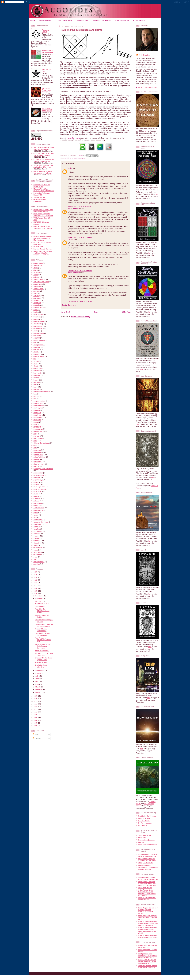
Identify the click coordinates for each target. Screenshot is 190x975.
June (37, 679)
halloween (37, 370)
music (35, 422)
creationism (37, 328)
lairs (35, 394)
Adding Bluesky (39, 197)
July (37, 676)
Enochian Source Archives (101, 20)
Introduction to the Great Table (47, 51)
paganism (37, 450)
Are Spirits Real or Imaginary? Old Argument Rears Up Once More (147, 955)
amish (35, 275)
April (37, 684)
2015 (36, 701)
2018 (36, 594)
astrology (36, 296)
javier (70, 168)
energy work (38, 345)
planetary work (38, 464)
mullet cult (37, 420)
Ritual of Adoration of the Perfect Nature (147, 898)
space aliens (38, 510)
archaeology (38, 289)
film (34, 359)
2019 (36, 591)
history (36, 377)
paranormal (37, 452)
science (36, 501)
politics (36, 466)
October (38, 601)
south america (38, 508)
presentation (38, 473)
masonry (36, 410)
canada (36, 319)
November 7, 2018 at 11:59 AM (80, 237)
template (36, 529)
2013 (36, 707)
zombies (36, 564)
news (35, 440)
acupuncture (38, 263)
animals (36, 277)
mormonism (37, 417)
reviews (36, 484)
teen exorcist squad (40, 522)
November (39, 598)
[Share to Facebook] (94, 155)
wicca (35, 550)
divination (37, 335)
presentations (38, 475)
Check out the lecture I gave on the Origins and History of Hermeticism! (147, 883)
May (37, 681)
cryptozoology (38, 333)
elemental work (39, 340)
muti (35, 424)
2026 (36, 572)
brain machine (38, 314)
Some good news (144, 835)
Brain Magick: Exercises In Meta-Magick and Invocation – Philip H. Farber (148, 910)
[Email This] (87, 155)
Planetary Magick (45, 31)
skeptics (36, 505)
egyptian (36, 338)
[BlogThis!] (90, 155)
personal (36, 459)
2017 (36, 696)
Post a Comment (68, 305)
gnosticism (37, 368)
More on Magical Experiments (41, 630)
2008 (36, 720)
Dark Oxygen (38, 246)
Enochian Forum (81, 20)
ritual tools (37, 491)
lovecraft (36, 396)
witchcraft (37, 554)
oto (34, 445)
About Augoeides (45, 20)
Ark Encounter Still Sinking (42, 616)
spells (35, 512)
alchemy (36, 272)
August (38, 673)
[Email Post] (84, 155)
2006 (36, 726)
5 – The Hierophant (145, 823)
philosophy (37, 461)
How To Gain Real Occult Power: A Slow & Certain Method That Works (147, 961)
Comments (38, 738)
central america (39, 321)
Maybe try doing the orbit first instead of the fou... (42, 172)
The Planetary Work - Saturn (47, 109)
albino (35, 270)
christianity (37, 324)
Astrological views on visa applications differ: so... (43, 166)
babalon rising (38, 307)
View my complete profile (147, 87)
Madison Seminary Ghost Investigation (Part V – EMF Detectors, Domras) (148, 923)
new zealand (38, 438)
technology (37, 519)
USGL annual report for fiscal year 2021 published (43, 214)
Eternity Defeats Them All (42, 249)
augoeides (37, 303)
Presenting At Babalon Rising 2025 (41, 194)
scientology (37, 503)
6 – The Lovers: (144, 820)
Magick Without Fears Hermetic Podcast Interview (43, 190)
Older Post (126, 312)
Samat (70, 239)
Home (32, 20)
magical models (39, 401)
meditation (37, 413)
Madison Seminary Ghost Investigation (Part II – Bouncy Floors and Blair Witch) (147, 930)
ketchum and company (41, 391)
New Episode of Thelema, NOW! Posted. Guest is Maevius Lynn (42, 238)
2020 (36, 588)
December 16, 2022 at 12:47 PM (80, 301)
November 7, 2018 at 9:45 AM (79, 207)
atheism (36, 300)
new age (36, 436)
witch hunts (37, 552)
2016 (36, 698)
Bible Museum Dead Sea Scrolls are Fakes (44, 625)
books (35, 312)
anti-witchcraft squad (41, 282)
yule (35, 559)
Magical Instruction (122, 20)
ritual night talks (39, 487)
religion (36, 482)
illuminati (36, 382)
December (39, 596)
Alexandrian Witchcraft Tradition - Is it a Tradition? (147, 859)
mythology (37, 426)
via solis (36, 543)
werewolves (37, 547)
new (34, 433)
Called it (141, 842)
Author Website (139, 20)
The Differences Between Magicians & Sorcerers (147, 966)
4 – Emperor (142, 825)
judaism (36, 389)
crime (35, 331)
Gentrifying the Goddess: (147, 816)
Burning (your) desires (146, 840)
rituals (35, 494)
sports (35, 515)
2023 (36, 580)
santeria (36, 496)
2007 (36, 723)
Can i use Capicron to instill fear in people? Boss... (43, 154)
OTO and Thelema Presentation (40, 200)
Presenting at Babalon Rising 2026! (41, 185)
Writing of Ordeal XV (145, 863)
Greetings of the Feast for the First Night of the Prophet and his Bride (42, 253)
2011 (36, 712)
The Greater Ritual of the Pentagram (46, 90)
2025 (36, 574)
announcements (39, 279)
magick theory (38, 405)
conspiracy (37, 326)
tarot (35, 517)
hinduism (36, 375)
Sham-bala (142, 837)
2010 (36, 715)
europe (36, 349)
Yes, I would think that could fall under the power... (43, 148)
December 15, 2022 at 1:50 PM (80, 271)
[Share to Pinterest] (97, 155)
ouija (35, 447)
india (35, 384)
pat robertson (38, 454)
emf (34, 342)
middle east (37, 415)
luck (35, 398)
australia (36, 305)
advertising (37, 265)
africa (35, 268)
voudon (36, 545)
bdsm (35, 310)
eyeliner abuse (38, 356)
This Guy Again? (41, 662)
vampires (36, 540)
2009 (36, 717)
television (37, 524)
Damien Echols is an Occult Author (42, 634)
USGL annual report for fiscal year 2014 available (42, 227)
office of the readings (41, 443)
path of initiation (39, 457)
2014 (36, 704)
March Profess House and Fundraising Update (43, 210)
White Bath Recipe (145, 888)
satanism (36, 498)
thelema (36, 536)
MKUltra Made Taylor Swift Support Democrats (42, 646)
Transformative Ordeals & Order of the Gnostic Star (147, 855)
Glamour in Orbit (144, 818)
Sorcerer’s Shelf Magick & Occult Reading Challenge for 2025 (147, 917)
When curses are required (147, 844)
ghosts (36, 366)
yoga (35, 557)
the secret (37, 533)
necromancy (38, 429)
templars (36, 526)
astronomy (37, 298)
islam (35, 387)
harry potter (37, 373)
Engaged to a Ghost (42, 603)
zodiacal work (38, 562)
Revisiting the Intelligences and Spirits (42, 610)
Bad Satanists (40, 606)
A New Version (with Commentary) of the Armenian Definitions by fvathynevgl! (147, 892)
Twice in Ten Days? (42, 650)
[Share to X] (92, 155)
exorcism (36, 354)
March (37, 687)
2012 (36, 709)
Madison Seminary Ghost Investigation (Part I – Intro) (148, 936)
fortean (36, 361)
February (39, 689)
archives (36, 291)
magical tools (38, 403)
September (39, 670)
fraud (35, 363)
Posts (36, 734)
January (38, 692)
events (36, 352)
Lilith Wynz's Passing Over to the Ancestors (148, 946)
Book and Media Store (63, 20)
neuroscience (38, 431)
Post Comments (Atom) (80, 317)
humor (35, 380)
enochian (36, 347)
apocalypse (37, 284)
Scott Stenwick (74, 208)
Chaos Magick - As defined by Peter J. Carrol (148, 868)
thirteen (36, 538)
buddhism (37, 317)
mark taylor (37, 408)
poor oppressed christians (43, 469)
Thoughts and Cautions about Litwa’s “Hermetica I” (148, 878)
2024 (36, 577)
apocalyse (37, 286)
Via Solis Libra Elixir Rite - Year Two (44, 654)
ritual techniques (39, 489)
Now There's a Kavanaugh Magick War (43, 639)
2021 (36, 585)
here (145, 131)
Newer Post (65, 312)
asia (35, 293)
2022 (36, 583)
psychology (37, 480)
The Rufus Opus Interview (41, 666)
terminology (37, 531)
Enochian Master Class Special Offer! (43, 659)
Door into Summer (145, 865)
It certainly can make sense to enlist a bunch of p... (43, 160)
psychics (36, 477)
